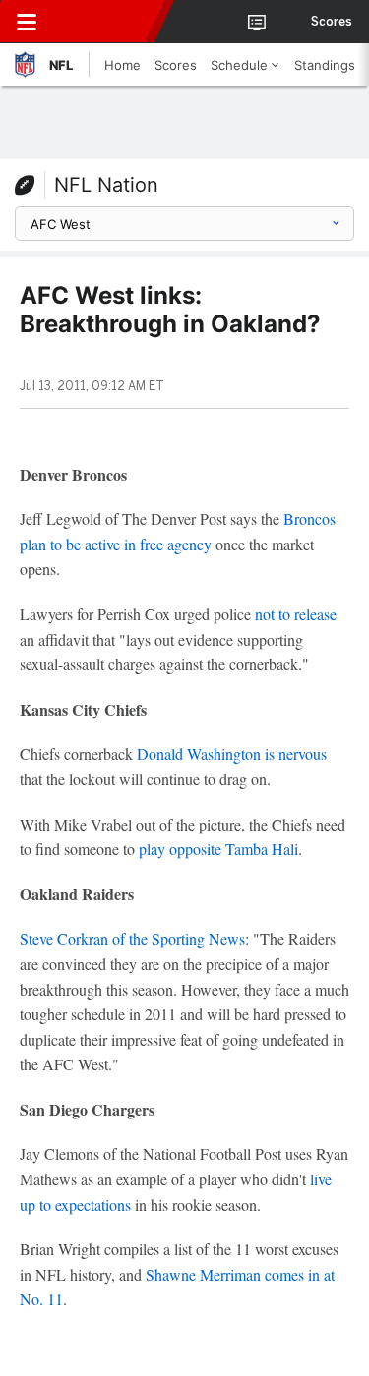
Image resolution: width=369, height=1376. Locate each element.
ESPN (105, 21)
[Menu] (26, 21)
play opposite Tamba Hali (218, 848)
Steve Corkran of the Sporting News (132, 938)
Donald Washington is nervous (232, 753)
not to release (296, 613)
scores (331, 22)
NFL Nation (106, 185)
